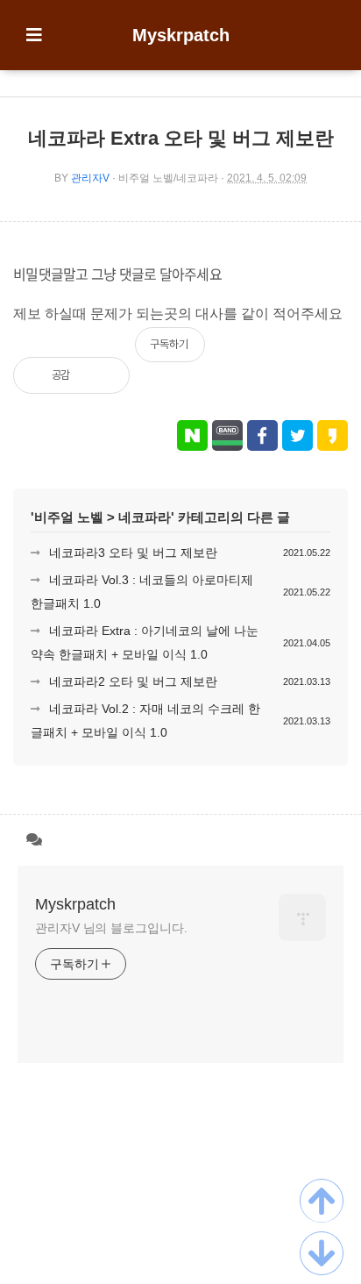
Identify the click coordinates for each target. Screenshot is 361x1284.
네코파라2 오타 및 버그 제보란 (133, 681)
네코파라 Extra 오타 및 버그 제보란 (181, 138)
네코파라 (144, 517)
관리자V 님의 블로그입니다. (111, 928)
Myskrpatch (181, 35)
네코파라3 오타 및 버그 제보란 (133, 553)
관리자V (90, 178)
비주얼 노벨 (68, 517)
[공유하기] (102, 375)
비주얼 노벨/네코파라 (168, 178)
